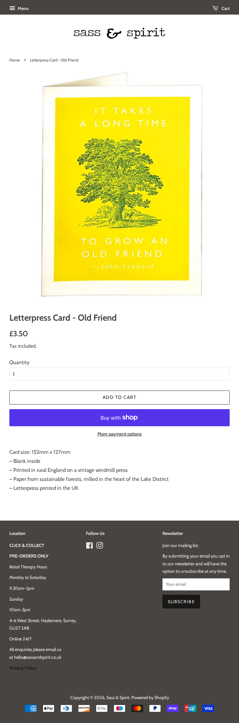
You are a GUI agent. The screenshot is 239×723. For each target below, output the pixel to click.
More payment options (119, 434)
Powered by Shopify (150, 697)
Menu (23, 8)
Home (14, 60)
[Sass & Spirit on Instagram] (99, 546)
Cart (225, 8)
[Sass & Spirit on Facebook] (89, 546)
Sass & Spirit (117, 697)
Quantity (19, 362)
